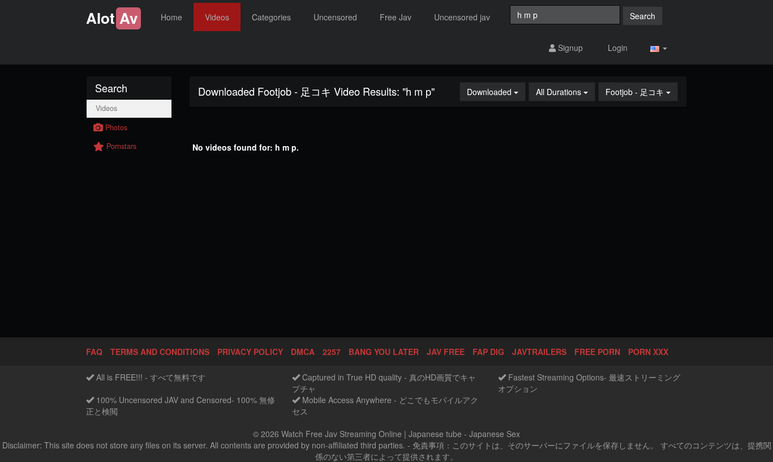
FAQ (94, 351)
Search (642, 16)
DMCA (303, 351)
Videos (217, 17)
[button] (658, 47)
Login (616, 47)
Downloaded (496, 91)
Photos (115, 127)
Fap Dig (488, 351)
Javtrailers (539, 351)
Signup (569, 47)
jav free (446, 351)
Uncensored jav (462, 17)
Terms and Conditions (159, 351)
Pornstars (120, 146)
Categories (271, 17)
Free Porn (597, 351)
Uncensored (335, 17)
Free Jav (395, 17)
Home (171, 17)
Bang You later (384, 351)
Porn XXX (648, 351)
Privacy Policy (250, 351)
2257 (332, 351)
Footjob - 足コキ (641, 91)
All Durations (565, 91)
